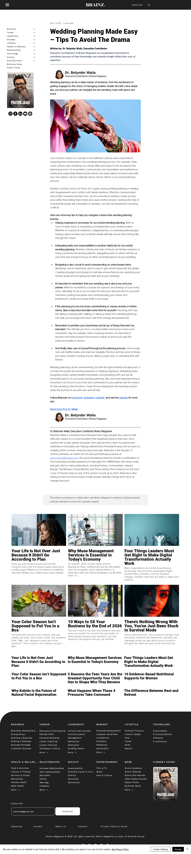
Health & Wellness (16, 46)
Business (11, 29)
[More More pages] (47, 752)
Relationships (14, 50)
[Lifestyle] (34, 43)
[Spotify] (30, 114)
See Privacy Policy (120, 849)
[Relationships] (34, 50)
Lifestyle (11, 43)
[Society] (34, 57)
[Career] (34, 32)
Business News (14, 64)
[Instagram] (10, 114)
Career (10, 32)
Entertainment (14, 60)
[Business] (34, 29)
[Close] (187, 849)
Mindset (11, 39)
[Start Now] (38, 564)
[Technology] (34, 53)
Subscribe (137, 5)
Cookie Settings (160, 849)
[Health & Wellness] (34, 46)
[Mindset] (34, 39)
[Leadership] (34, 36)
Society (10, 57)
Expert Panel (13, 68)
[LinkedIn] (20, 114)
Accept (178, 849)
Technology (12, 53)
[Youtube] (25, 114)
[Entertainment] (34, 60)
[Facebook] (15, 114)
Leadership (12, 36)
